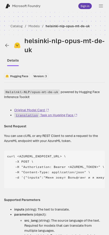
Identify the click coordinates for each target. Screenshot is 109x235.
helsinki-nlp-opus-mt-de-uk (68, 26)
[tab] (13, 60)
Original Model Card (29, 110)
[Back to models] (7, 45)
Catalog (16, 26)
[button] (101, 6)
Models (34, 26)
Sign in (85, 6)
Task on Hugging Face (44, 115)
